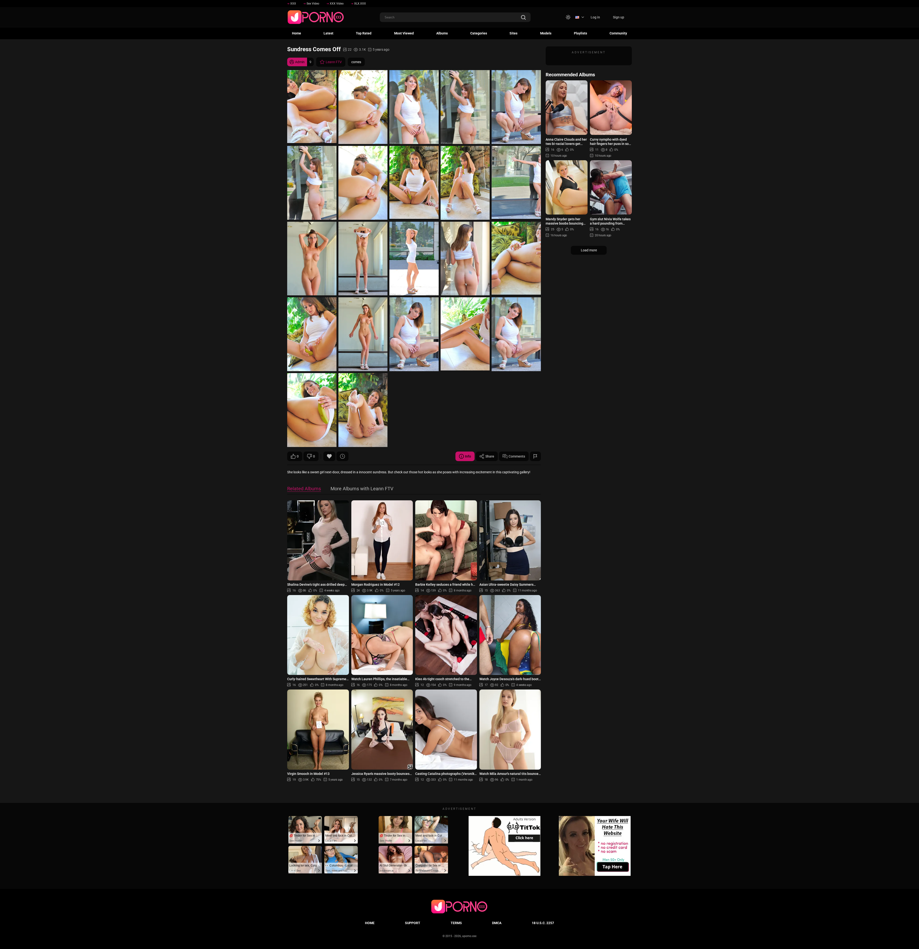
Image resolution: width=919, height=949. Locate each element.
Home (296, 33)
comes (356, 62)
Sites (513, 33)
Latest (328, 33)
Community (618, 33)
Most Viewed (404, 33)
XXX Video (337, 3)
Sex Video (313, 3)
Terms (456, 923)
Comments (517, 456)
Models (545, 33)
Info (468, 456)
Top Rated (363, 33)
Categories (478, 33)
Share (489, 456)
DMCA (496, 923)
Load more (589, 250)
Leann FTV (334, 62)
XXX (293, 3)
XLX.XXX (360, 3)
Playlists (580, 33)
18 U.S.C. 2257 (543, 923)
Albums (442, 33)
